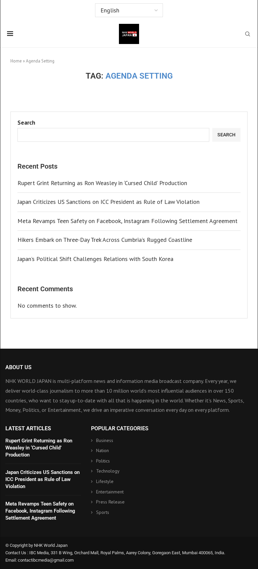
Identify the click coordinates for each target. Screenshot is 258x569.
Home (16, 61)
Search (26, 122)
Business (104, 440)
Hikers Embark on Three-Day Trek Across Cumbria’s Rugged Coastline (104, 240)
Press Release (110, 502)
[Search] (247, 35)
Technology (108, 471)
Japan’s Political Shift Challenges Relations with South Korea (95, 259)
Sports (102, 512)
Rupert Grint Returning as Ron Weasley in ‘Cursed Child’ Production (102, 183)
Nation (102, 450)
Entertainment (110, 492)
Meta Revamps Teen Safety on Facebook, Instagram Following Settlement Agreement (127, 221)
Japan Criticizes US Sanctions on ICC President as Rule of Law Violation (108, 202)
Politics (103, 461)
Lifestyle (105, 481)
